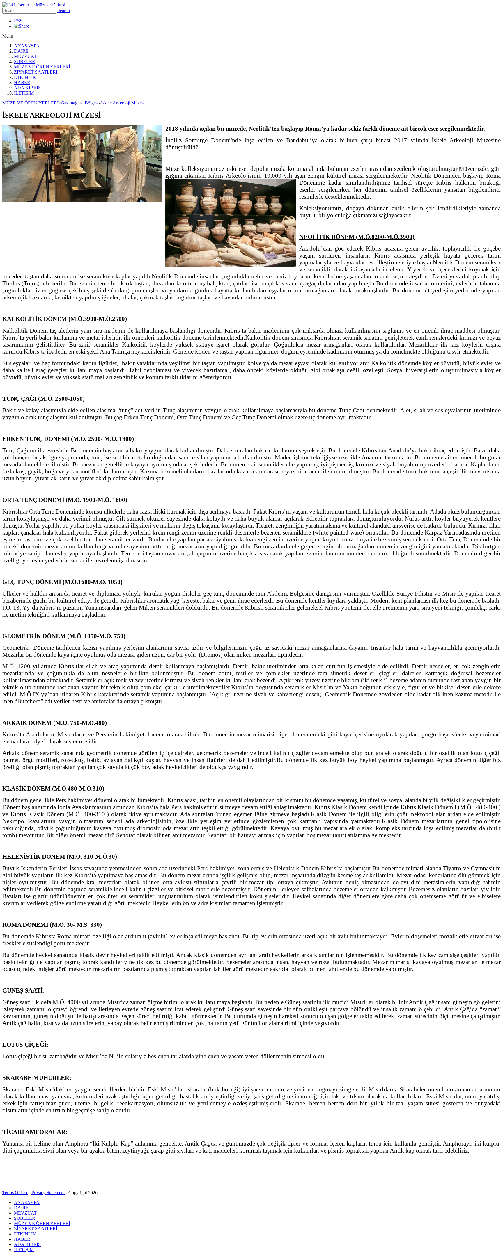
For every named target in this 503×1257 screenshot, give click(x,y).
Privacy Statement (48, 1192)
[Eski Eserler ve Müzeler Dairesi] (33, 4)
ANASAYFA (27, 45)
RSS (18, 20)
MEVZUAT (25, 56)
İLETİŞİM (24, 92)
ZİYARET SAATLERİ (35, 72)
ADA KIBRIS (27, 87)
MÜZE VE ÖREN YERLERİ (42, 66)
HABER (22, 82)
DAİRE (21, 51)
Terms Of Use (15, 1192)
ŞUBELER (24, 61)
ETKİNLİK (25, 77)
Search (63, 10)
